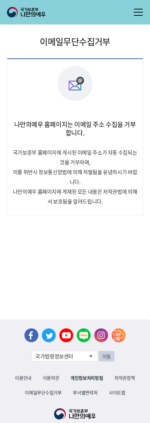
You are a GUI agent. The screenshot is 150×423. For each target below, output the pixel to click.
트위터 (49, 335)
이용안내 (23, 377)
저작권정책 (124, 377)
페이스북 (31, 335)
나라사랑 (119, 335)
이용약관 (51, 377)
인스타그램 (101, 335)
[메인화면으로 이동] (26, 11)
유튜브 (66, 335)
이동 (106, 356)
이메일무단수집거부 (43, 392)
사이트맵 (117, 392)
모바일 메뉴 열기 (138, 12)
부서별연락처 (85, 392)
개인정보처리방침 (86, 377)
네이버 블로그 (84, 335)
